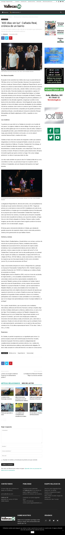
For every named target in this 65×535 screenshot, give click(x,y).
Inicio (2, 17)
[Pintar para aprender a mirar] (7, 407)
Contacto (17, 1)
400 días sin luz (12, 353)
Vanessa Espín (30, 353)
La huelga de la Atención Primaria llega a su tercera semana (33, 374)
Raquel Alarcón (21, 353)
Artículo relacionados (10, 383)
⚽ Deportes (5, 12)
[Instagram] (59, 1)
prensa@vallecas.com (7, 494)
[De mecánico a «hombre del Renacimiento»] (36, 407)
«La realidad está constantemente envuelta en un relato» (20, 414)
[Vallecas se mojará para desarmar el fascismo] (36, 391)
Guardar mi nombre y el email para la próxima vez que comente (20, 459)
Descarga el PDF (61, 24)
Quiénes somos (31, 1)
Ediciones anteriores (47, 1)
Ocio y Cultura (8, 17)
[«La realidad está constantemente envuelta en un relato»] (21, 407)
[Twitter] (61, 1)
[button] (61, 12)
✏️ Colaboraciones (15, 12)
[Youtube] (63, 1)
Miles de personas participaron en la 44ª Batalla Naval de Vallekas (21, 399)
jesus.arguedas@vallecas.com (35, 503)
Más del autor (28, 383)
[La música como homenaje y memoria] (7, 391)
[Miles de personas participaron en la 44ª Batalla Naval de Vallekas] (21, 391)
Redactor (5, 34)
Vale (32, 532)
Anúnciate (39, 1)
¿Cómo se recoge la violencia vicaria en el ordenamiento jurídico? (9, 375)
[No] (63, 530)
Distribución (23, 1)
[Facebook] (56, 1)
